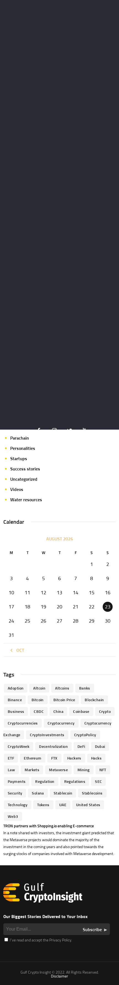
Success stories (25, 468)
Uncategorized (23, 479)
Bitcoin (38, 700)
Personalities (22, 448)
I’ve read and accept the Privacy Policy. (40, 940)
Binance (15, 700)
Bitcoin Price (64, 700)
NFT (102, 770)
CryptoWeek (18, 746)
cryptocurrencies (23, 723)
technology (17, 805)
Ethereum (32, 758)
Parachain (19, 438)
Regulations (75, 781)
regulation (44, 781)
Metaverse (58, 770)
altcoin (39, 688)
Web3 (13, 816)
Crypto (105, 711)
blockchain (94, 700)
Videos (16, 489)
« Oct (18, 650)
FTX (54, 758)
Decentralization (53, 746)
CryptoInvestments (47, 735)
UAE (62, 805)
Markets (32, 770)
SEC (98, 781)
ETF (11, 758)
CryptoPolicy (85, 735)
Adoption (16, 688)
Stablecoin (63, 793)
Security (15, 793)
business (16, 711)
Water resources (26, 499)
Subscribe (92, 929)
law (11, 770)
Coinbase (81, 711)
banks (84, 688)
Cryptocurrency (61, 723)
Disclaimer (59, 976)
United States (88, 805)
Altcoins (62, 688)
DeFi (81, 746)
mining (83, 770)
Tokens (43, 805)
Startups (18, 458)
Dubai (100, 746)
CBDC (39, 711)
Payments (16, 781)
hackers (74, 758)
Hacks (96, 758)
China (58, 711)
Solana (38, 793)
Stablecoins (92, 793)
